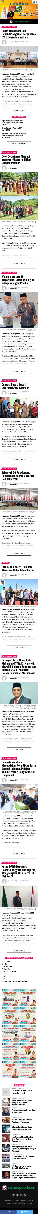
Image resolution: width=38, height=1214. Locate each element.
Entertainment (7, 966)
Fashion (4, 974)
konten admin (13, 43)
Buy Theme (6, 961)
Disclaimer (30, 1203)
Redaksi (4, 964)
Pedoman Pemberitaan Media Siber (14, 981)
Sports (4, 976)
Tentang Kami (6, 969)
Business (5, 979)
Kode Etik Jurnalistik (9, 971)
